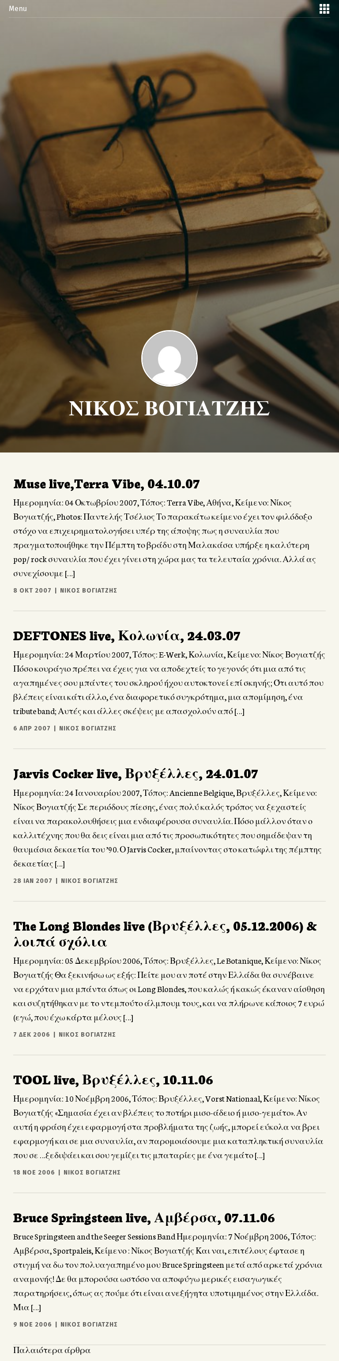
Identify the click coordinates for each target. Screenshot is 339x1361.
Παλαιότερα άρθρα (52, 1349)
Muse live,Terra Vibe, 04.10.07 (106, 482)
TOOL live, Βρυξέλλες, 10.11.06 (113, 1078)
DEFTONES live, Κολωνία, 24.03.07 (127, 634)
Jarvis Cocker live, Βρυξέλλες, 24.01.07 (135, 772)
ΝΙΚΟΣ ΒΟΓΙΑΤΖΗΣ (88, 590)
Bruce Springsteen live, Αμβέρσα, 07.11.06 (144, 1216)
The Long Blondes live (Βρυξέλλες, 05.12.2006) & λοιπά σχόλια (165, 933)
